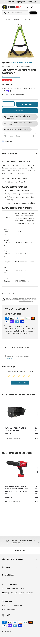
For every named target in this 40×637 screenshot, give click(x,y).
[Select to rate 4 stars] (25, 376)
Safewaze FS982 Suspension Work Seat (20, 20)
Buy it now (20, 111)
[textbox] (20, 352)
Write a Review (20, 382)
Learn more (8, 358)
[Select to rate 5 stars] (30, 376)
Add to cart (27, 104)
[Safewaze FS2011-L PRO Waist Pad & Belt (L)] (17, 412)
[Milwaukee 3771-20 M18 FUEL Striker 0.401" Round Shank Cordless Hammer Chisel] (17, 471)
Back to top (20, 550)
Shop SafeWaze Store (21, 62)
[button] (31, 7)
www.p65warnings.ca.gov (26, 301)
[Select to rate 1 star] (10, 376)
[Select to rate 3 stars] (20, 376)
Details (33, 2)
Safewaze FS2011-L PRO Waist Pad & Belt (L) (15, 429)
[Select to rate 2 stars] (15, 376)
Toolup (9, 631)
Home (4, 20)
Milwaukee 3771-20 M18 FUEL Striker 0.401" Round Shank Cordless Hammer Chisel (16, 490)
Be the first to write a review (11, 77)
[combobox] (15, 12)
